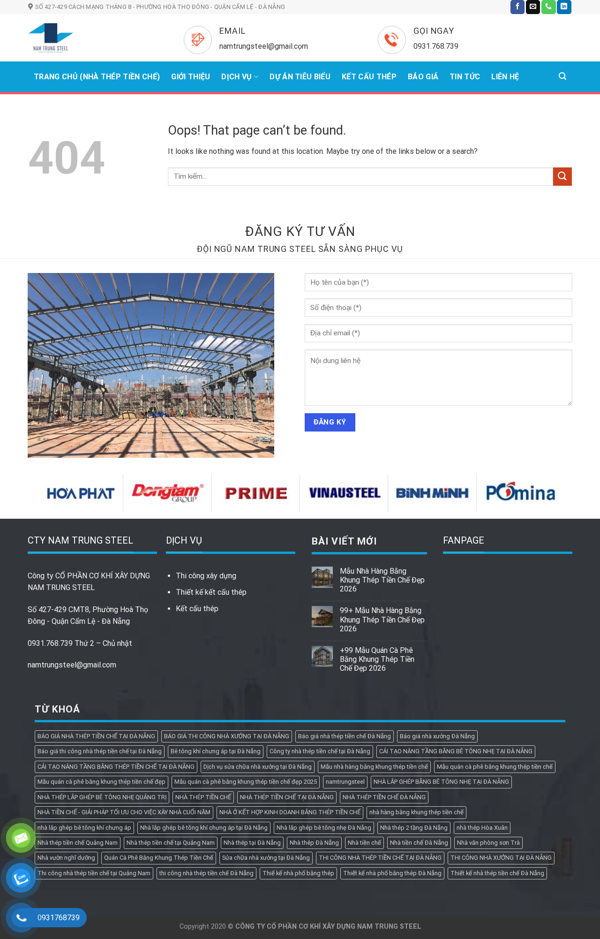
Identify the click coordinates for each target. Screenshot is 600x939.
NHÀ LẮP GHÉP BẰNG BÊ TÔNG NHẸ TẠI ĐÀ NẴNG (441, 781)
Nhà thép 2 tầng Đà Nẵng (414, 827)
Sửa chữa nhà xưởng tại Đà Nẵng (266, 857)
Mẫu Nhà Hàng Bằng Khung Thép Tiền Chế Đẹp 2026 (382, 580)
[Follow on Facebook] (517, 7)
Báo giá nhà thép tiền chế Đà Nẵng (344, 736)
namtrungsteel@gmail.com (72, 664)
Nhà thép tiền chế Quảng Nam (78, 842)
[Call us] (548, 7)
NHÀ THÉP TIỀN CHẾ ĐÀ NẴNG (384, 797)
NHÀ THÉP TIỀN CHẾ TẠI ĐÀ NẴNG (287, 797)
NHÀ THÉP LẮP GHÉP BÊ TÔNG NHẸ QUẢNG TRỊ (102, 797)
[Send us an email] (533, 7)
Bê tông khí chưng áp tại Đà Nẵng (216, 751)
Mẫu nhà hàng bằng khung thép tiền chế (374, 766)
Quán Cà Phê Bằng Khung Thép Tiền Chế (158, 857)
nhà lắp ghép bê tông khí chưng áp (84, 827)
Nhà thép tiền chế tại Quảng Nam (171, 842)
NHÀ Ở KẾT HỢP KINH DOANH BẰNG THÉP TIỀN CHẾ (289, 812)
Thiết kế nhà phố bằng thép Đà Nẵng (392, 873)
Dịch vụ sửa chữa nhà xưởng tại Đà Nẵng (257, 766)
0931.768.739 (50, 643)
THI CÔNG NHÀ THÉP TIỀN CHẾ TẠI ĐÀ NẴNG (380, 857)
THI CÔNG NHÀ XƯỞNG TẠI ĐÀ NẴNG (501, 857)
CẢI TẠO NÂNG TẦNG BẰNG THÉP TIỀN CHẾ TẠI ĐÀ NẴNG (116, 766)
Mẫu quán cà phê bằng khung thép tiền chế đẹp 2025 (245, 781)
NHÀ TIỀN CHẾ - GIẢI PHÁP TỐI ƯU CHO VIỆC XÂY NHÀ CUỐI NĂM (124, 812)
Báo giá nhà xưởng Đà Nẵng (437, 736)
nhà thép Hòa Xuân (482, 827)
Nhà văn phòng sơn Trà (488, 842)
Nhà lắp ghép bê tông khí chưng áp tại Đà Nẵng (204, 827)
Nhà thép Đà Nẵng (314, 842)
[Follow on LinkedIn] (564, 7)
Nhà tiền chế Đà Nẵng (419, 842)
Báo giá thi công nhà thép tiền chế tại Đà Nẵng (100, 751)
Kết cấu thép (197, 608)
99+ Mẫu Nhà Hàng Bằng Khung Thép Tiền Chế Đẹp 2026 (382, 619)
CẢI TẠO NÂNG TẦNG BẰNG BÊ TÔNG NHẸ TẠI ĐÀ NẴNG (455, 751)
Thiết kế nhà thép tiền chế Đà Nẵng (497, 873)
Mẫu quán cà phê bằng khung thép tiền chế (495, 766)
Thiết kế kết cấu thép (211, 592)
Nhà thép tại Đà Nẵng (252, 842)
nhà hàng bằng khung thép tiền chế (416, 812)
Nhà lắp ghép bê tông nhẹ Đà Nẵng (324, 827)
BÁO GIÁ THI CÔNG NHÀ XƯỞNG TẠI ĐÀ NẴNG (226, 736)
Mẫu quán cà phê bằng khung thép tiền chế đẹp (101, 781)
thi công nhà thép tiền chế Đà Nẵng (206, 873)
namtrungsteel (345, 781)
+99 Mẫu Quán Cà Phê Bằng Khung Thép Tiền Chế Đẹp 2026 (377, 659)
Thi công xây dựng (206, 575)
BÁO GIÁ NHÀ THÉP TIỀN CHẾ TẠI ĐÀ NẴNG (96, 736)
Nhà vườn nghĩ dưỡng (66, 857)
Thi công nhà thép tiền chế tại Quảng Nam (94, 873)
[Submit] (562, 176)
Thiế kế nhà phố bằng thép (298, 873)
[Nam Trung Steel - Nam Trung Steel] (92, 37)
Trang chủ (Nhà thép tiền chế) (97, 76)
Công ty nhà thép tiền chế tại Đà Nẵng (320, 751)
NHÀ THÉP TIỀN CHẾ (203, 797)
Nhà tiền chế (364, 842)
